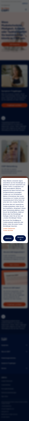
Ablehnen (8, 238)
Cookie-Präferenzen (9, 228)
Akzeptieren (20, 238)
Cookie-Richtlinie (8, 230)
